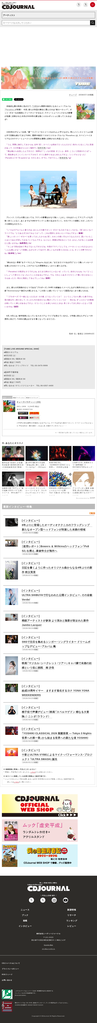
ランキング (71, 920)
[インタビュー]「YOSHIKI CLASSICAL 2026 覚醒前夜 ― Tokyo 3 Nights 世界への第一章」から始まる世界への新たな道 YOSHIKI (57, 733)
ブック (25, 914)
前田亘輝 (42, 148)
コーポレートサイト (48, 949)
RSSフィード (7, 974)
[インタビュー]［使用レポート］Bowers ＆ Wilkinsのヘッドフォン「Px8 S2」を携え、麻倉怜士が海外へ (55, 546)
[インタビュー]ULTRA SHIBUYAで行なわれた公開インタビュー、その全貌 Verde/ (57, 595)
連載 (25, 920)
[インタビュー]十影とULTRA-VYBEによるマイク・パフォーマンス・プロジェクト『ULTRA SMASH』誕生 (57, 754)
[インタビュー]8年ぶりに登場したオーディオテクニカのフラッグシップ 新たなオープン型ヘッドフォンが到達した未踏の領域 (57, 524)
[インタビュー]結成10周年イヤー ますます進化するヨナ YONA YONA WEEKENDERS (55, 690)
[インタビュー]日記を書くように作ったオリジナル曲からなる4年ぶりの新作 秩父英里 (57, 567)
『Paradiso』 (10, 109)
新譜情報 (71, 909)
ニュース (25, 909)
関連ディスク (7, 397)
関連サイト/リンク (32, 397)
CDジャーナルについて (11, 963)
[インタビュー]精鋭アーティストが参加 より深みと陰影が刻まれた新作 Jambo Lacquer (55, 620)
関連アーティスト (19, 397)
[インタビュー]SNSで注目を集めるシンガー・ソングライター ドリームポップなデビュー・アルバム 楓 (56, 641)
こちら (32, 772)
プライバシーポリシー (10, 969)
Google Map (48, 945)
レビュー (71, 925)
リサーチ (71, 914)
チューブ (73, 94)
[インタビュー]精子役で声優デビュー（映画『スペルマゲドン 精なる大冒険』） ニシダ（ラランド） (55, 711)
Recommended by (82, 498)
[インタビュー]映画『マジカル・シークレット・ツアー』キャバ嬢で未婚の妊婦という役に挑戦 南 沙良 (57, 663)
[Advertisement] (48, 47)
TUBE (34, 106)
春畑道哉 (63, 157)
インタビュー (25, 925)
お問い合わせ (7, 980)
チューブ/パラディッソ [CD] (29, 402)
